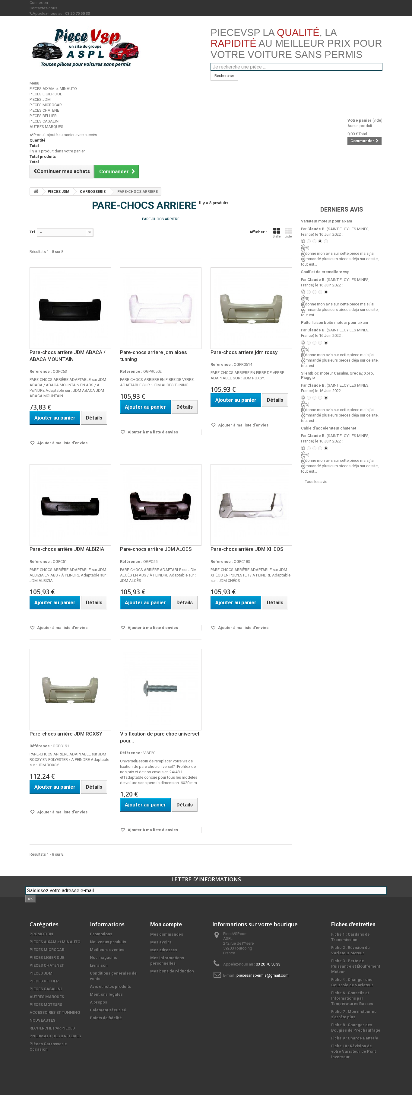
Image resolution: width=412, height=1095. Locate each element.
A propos (98, 1002)
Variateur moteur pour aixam (326, 221)
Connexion (39, 2)
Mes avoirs (160, 942)
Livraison (99, 965)
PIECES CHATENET (45, 110)
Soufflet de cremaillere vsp (325, 272)
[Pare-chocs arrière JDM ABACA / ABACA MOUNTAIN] (70, 308)
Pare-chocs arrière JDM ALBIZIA (67, 549)
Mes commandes (166, 934)
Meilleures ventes (107, 949)
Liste (288, 236)
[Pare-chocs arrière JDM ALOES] (160, 505)
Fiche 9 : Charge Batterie (354, 1038)
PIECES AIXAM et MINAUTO (53, 88)
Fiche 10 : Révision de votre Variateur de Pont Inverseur (353, 1051)
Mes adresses (163, 950)
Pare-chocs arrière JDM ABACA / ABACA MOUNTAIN (68, 355)
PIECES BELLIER (43, 115)
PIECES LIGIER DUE (46, 94)
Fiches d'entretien (353, 924)
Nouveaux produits (108, 942)
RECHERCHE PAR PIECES (52, 1028)
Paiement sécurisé (108, 1010)
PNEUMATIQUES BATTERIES (55, 1036)
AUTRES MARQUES (46, 126)
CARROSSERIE (93, 192)
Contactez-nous (43, 8)
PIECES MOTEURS (46, 1004)
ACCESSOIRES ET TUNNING (55, 1012)
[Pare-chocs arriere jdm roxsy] (251, 308)
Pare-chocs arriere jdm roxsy (244, 352)
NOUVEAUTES (42, 1020)
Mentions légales (106, 994)
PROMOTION (41, 934)
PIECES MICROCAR (46, 105)
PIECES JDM (40, 99)
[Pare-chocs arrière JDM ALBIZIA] (70, 505)
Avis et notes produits (110, 986)
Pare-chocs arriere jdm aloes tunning (153, 355)
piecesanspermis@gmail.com (262, 975)
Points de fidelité (106, 1018)
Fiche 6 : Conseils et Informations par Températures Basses (352, 998)
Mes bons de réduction (172, 971)
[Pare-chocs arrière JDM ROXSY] (70, 689)
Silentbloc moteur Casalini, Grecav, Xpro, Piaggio (337, 375)
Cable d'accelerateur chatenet (328, 428)
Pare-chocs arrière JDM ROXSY (66, 734)
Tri (32, 232)
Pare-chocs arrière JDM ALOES (156, 549)
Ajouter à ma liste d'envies (61, 443)
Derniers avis (341, 209)
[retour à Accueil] (36, 191)
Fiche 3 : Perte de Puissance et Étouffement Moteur (355, 966)
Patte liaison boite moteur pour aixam (334, 322)
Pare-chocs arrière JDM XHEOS (247, 549)
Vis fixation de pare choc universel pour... (159, 737)
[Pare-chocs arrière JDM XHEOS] (251, 505)
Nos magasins (103, 957)
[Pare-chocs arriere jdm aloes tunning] (160, 308)
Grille (276, 236)
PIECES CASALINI (44, 121)
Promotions (101, 934)
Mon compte (166, 924)
